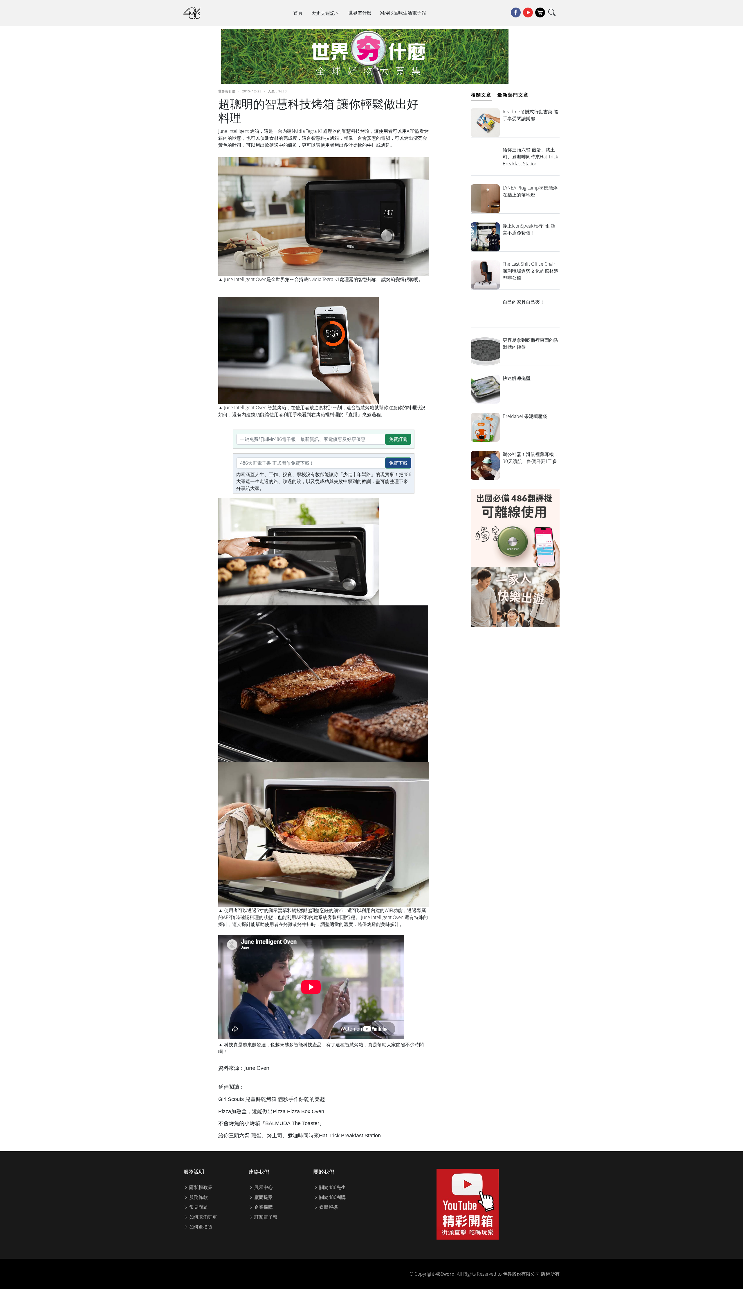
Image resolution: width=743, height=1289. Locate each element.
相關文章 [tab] (481, 95)
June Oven (256, 1067)
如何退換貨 (200, 1227)
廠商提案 (263, 1197)
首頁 (298, 13)
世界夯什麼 (360, 13)
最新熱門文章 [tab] (513, 95)
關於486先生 (332, 1187)
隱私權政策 (200, 1187)
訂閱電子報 (265, 1217)
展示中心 (263, 1187)
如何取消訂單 (202, 1217)
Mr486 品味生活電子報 (403, 13)
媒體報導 (328, 1207)
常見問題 (198, 1207)
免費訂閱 (398, 439)
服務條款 (198, 1197)
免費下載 (398, 463)
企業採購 (263, 1207)
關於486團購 (332, 1197)
